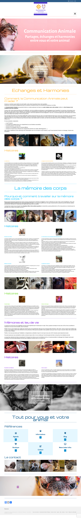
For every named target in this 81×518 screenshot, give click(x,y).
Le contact (12, 457)
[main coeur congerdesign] (34, 347)
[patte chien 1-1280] (34, 466)
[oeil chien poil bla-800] (34, 283)
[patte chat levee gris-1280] (10, 466)
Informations (40, 434)
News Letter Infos (65, 447)
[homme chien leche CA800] (34, 216)
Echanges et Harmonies (40, 90)
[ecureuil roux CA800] (58, 140)
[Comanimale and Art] (40, 8)
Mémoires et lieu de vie (21, 322)
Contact (40, 450)
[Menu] (75, 13)
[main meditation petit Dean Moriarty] (10, 347)
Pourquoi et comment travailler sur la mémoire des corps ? (39, 197)
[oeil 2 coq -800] (71, 283)
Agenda (16, 437)
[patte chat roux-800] (46, 466)
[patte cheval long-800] (58, 466)
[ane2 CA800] (58, 216)
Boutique (16, 447)
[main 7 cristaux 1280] (71, 347)
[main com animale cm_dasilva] (46, 347)
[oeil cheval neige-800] (58, 283)
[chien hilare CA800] (71, 216)
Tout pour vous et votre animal (40, 418)
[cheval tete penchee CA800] (22, 216)
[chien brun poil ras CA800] (10, 140)
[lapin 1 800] (46, 140)
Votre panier (72, 1)
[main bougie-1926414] (58, 347)
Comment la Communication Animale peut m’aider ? (36, 100)
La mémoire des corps (40, 188)
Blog (65, 437)
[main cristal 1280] (22, 347)
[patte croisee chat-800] (71, 466)
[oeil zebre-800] (22, 283)
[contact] (40, 446)
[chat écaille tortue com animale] (22, 140)
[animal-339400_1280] (46, 216)
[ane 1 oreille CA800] (71, 140)
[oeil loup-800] (46, 283)
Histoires (11, 150)
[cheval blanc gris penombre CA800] (34, 140)
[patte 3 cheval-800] (22, 466)
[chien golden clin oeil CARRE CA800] (10, 216)
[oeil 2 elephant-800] (10, 283)
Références (13, 426)
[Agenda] (16, 433)
